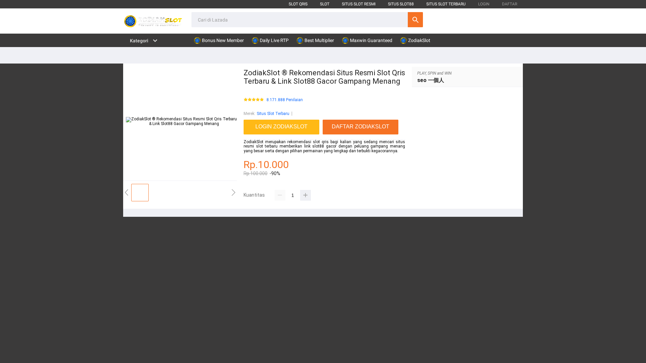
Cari (415, 19)
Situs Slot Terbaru (273, 113)
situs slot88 (401, 4)
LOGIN (484, 4)
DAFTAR (509, 4)
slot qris (298, 4)
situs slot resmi (358, 4)
